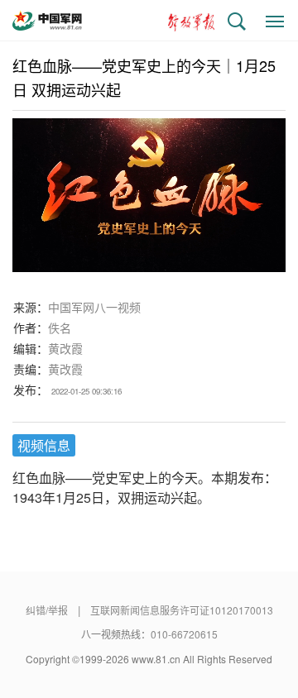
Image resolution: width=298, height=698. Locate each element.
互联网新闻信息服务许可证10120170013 (181, 610)
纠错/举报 (47, 610)
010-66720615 (184, 634)
